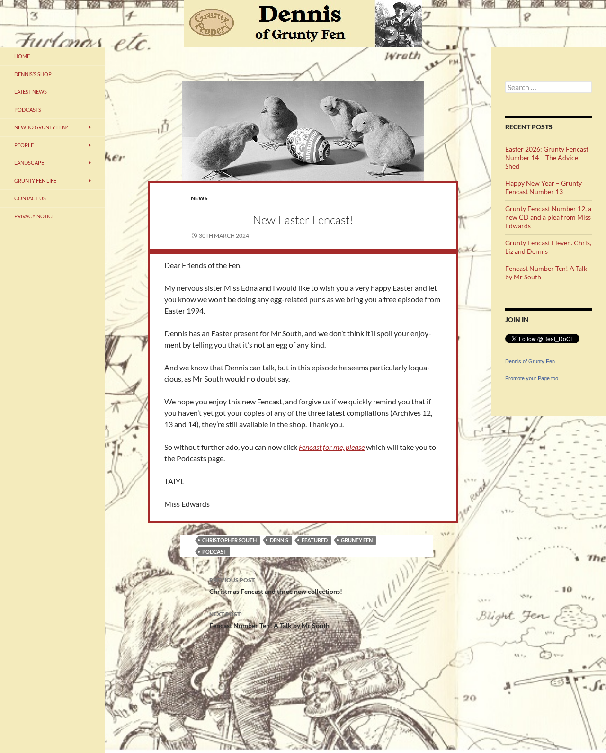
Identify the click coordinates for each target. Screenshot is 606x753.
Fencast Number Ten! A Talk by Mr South (269, 619)
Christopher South (229, 540)
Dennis (279, 540)
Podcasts (27, 110)
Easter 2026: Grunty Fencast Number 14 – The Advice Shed (546, 157)
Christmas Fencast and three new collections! (275, 585)
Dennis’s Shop (33, 74)
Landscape (29, 163)
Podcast (214, 551)
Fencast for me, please (332, 446)
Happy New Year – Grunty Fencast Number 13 (543, 187)
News (199, 198)
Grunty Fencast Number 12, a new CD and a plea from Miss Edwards (548, 217)
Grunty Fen (357, 540)
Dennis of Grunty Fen (530, 361)
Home (22, 56)
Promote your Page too (531, 378)
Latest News (30, 92)
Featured (315, 540)
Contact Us (30, 198)
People (24, 145)
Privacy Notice (34, 216)
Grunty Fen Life (35, 181)
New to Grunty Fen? (41, 127)
